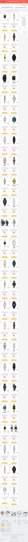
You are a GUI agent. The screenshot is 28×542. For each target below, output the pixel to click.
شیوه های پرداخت (25, 523)
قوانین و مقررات (18, 522)
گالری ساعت (14, 520)
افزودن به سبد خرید (14, 30)
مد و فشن (9, 9)
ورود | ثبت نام (5, 5)
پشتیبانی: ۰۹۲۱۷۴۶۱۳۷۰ (23, 3)
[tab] (23, 10)
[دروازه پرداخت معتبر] (3, 524)
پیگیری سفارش (25, 522)
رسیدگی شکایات (18, 523)
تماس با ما (15, 523)
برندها (15, 521)
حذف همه (21, 10)
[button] (27, 1)
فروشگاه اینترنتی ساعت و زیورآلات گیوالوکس (14, 9)
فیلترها (21, 7)
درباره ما (15, 522)
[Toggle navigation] (27, 5)
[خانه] (23, 5)
